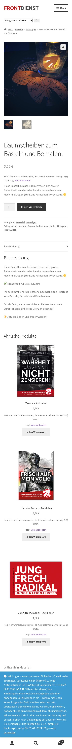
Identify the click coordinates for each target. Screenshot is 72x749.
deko (46, 226)
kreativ (7, 229)
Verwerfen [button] (10, 732)
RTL (14, 229)
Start (10, 29)
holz (52, 226)
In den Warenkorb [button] (36, 432)
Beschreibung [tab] (12, 246)
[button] (63, 47)
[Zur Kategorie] (37, 20)
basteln (22, 226)
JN (57, 226)
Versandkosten (22, 180)
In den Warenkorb (31, 207)
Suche (36, 743)
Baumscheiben (35, 226)
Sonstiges (31, 29)
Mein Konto (12, 743)
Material (19, 29)
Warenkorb (55, 740)
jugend (63, 226)
